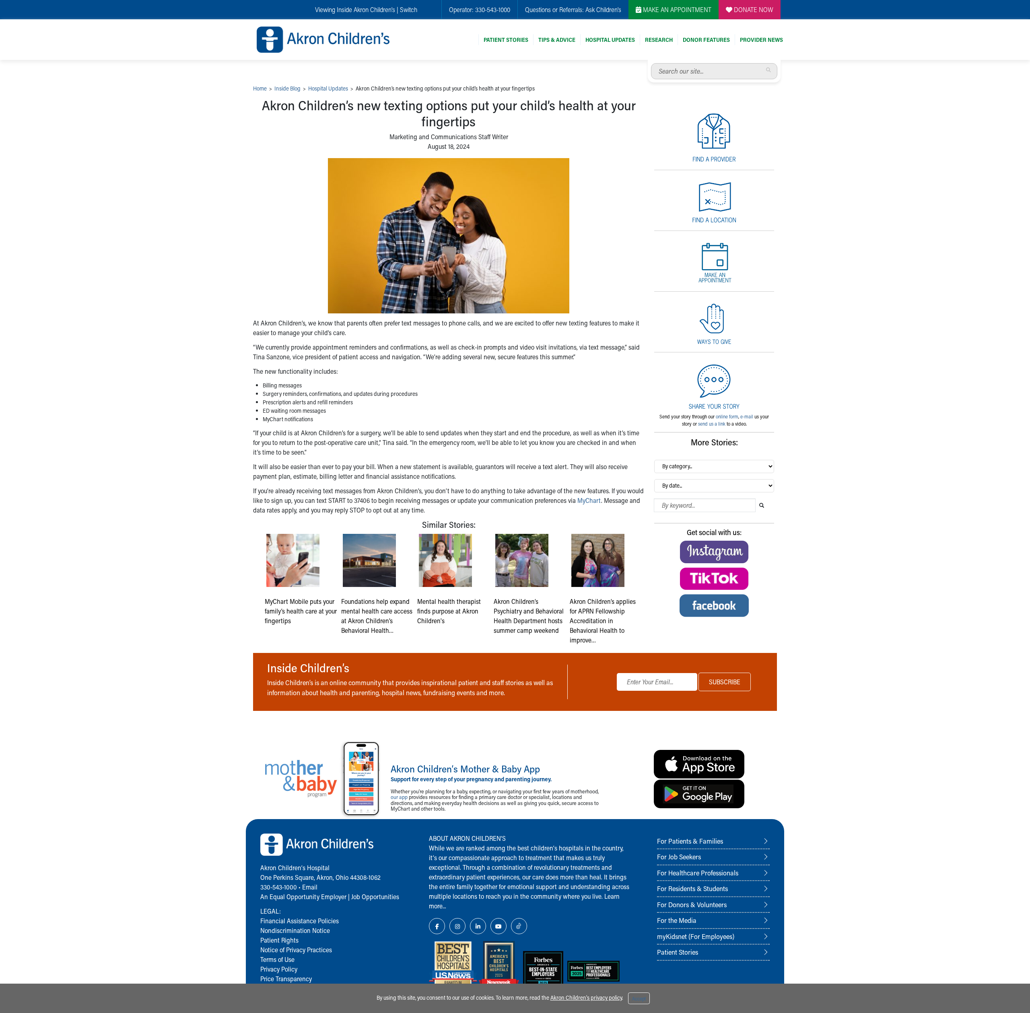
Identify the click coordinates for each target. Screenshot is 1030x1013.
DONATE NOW (752, 9)
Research (659, 39)
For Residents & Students (692, 888)
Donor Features (706, 39)
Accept (639, 998)
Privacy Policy (278, 969)
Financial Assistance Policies (299, 920)
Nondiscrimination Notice (295, 930)
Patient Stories (506, 39)
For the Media (676, 920)
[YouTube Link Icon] (498, 926)
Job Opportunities (375, 896)
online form (727, 416)
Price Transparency (286, 978)
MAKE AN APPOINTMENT (676, 9)
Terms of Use (277, 959)
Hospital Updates (610, 39)
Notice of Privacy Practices (296, 949)
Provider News (761, 39)
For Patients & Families (690, 840)
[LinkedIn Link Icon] (478, 926)
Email (309, 887)
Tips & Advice (556, 39)
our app (399, 796)
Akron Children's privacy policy (586, 997)
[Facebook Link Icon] (437, 926)
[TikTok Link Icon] (519, 926)
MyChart (589, 500)
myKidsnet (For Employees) (695, 936)
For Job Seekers (679, 856)
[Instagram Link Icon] (457, 926)
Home (260, 88)
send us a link (711, 423)
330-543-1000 (492, 9)
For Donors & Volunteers (692, 904)
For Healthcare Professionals (697, 872)
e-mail (746, 416)
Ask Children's (603, 9)
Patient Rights (279, 940)
